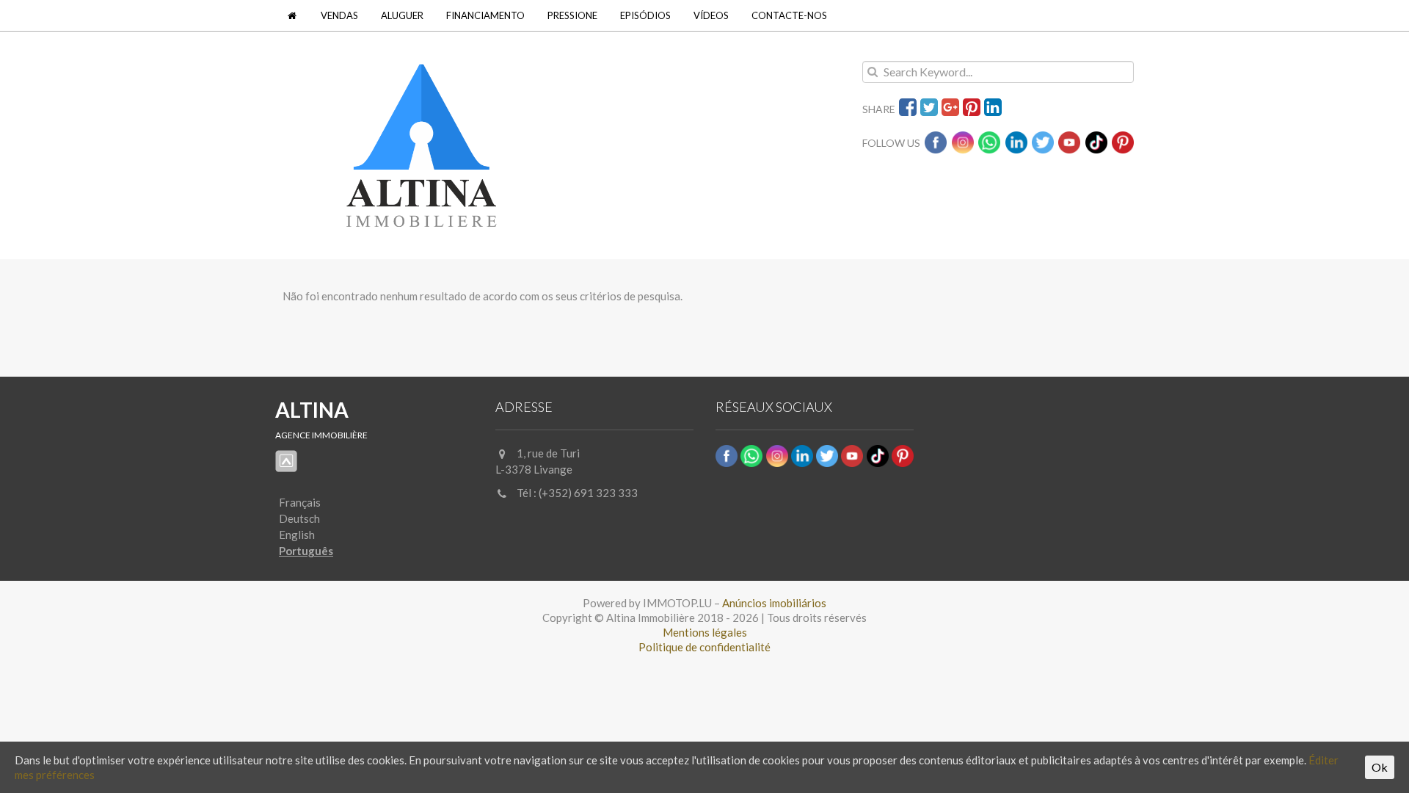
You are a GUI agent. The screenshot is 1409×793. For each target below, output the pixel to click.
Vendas (339, 15)
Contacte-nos (789, 15)
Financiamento (485, 15)
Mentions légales (705, 632)
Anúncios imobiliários (774, 602)
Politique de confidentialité (704, 646)
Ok (1380, 767)
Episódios (645, 15)
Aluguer (402, 15)
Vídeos (711, 15)
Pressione (572, 15)
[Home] (292, 15)
